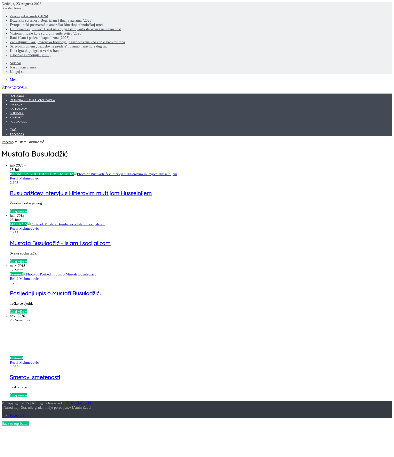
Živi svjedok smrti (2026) (29, 16)
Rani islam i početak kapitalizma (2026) (40, 38)
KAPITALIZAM (18, 109)
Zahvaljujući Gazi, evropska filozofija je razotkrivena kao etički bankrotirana (67, 42)
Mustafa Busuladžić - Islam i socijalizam (60, 242)
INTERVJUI (17, 113)
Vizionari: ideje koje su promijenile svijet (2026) (46, 33)
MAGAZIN (16, 104)
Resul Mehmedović (24, 178)
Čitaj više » (18, 211)
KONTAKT (16, 117)
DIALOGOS (17, 96)
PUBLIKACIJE (18, 121)
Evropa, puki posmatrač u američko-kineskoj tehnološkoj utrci (56, 25)
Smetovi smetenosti (35, 377)
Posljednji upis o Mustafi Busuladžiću (56, 293)
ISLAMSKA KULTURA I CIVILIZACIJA (32, 100)
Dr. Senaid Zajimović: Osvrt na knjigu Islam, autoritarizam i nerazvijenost (65, 29)
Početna (7, 142)
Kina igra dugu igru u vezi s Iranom (36, 51)
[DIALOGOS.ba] (15, 88)
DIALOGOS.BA (79, 403)
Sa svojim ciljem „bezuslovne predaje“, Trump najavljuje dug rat (58, 46)
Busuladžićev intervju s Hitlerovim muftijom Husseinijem (81, 193)
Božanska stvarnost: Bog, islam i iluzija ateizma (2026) (51, 20)
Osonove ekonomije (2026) (30, 55)
